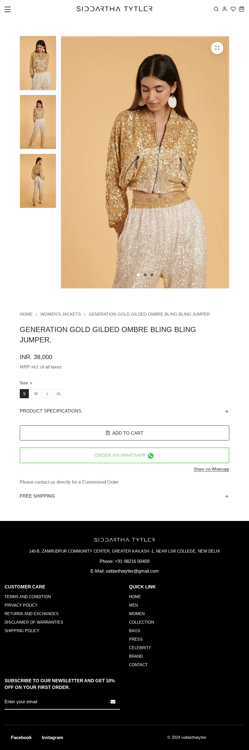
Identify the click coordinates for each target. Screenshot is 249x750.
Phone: (107, 561)
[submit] (113, 702)
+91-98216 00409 (132, 561)
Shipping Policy (22, 630)
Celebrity (140, 648)
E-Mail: (97, 571)
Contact (138, 665)
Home (26, 314)
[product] (217, 48)
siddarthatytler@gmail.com (132, 571)
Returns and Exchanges (32, 613)
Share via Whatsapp (211, 469)
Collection (141, 622)
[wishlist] (233, 9)
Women (137, 613)
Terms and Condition (28, 596)
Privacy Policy (21, 605)
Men (133, 605)
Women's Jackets (60, 314)
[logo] (114, 9)
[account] (224, 9)
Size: (26, 383)
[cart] (241, 9)
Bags (134, 630)
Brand (136, 656)
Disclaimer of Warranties (34, 622)
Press (136, 639)
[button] (11, 11)
